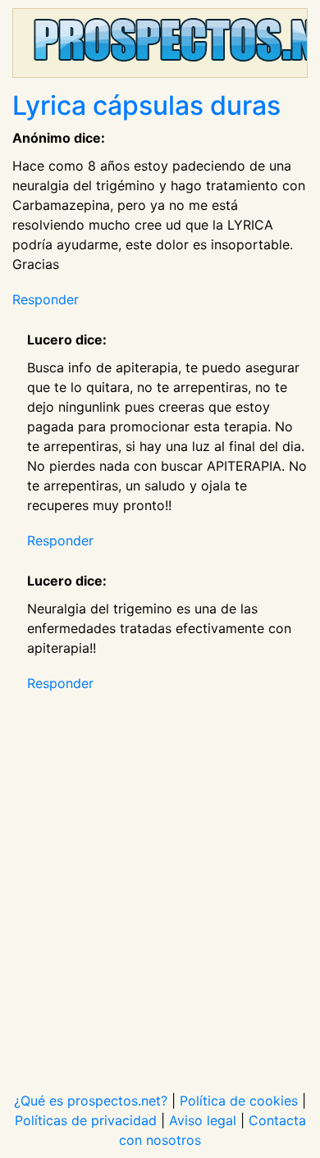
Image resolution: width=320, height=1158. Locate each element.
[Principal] (160, 43)
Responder (45, 299)
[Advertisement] (160, 882)
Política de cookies (239, 1100)
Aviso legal (202, 1120)
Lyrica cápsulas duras (146, 105)
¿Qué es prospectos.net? (90, 1100)
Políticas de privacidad (86, 1120)
